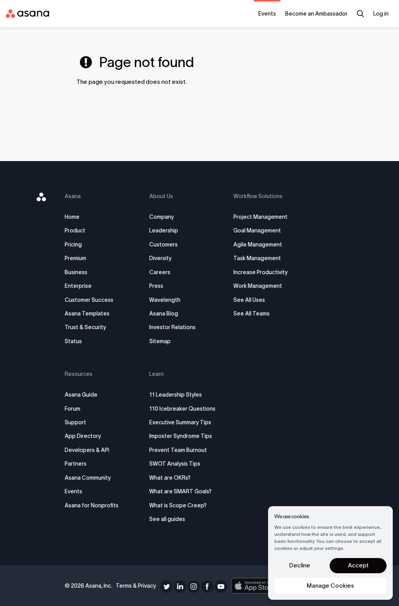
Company (161, 217)
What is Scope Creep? (178, 505)
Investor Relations (172, 327)
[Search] (360, 13)
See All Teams (251, 313)
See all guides (167, 519)
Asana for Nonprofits (91, 505)
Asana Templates (87, 313)
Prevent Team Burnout (178, 450)
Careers (159, 272)
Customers (163, 244)
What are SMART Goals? (180, 491)
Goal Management (257, 230)
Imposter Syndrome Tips (180, 436)
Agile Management (257, 244)
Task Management (257, 258)
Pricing (73, 244)
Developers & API (87, 450)
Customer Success (89, 300)
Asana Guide (81, 395)
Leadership (163, 230)
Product (75, 230)
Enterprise (78, 286)
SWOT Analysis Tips (174, 464)
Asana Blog (163, 313)
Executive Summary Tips (180, 422)
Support (75, 422)
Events (267, 14)
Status (73, 341)
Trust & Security (85, 327)
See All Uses (249, 300)
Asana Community (88, 478)
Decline (299, 565)
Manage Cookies (330, 585)
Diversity (160, 258)
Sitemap (160, 341)
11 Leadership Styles (175, 395)
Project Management (260, 217)
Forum (72, 409)
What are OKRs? (170, 478)
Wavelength (164, 300)
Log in (380, 14)
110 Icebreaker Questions (182, 409)
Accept (358, 565)
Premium (75, 258)
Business (76, 272)
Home (72, 217)
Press (156, 286)
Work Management (257, 286)
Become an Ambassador (316, 14)
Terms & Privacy (136, 586)
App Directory (83, 436)
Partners (76, 464)
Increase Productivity (260, 272)
